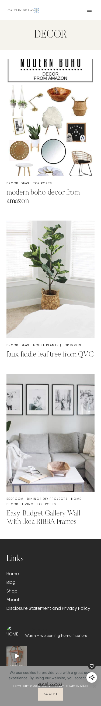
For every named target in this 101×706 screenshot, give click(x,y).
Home (12, 574)
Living (28, 504)
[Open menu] (89, 10)
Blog (11, 582)
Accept (50, 694)
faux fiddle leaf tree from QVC (50, 354)
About (12, 600)
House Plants (46, 345)
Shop (12, 591)
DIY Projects (55, 499)
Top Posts (42, 183)
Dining (33, 499)
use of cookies (50, 683)
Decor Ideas (18, 183)
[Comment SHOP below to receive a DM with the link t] (16, 656)
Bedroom (14, 499)
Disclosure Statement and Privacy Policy (48, 608)
